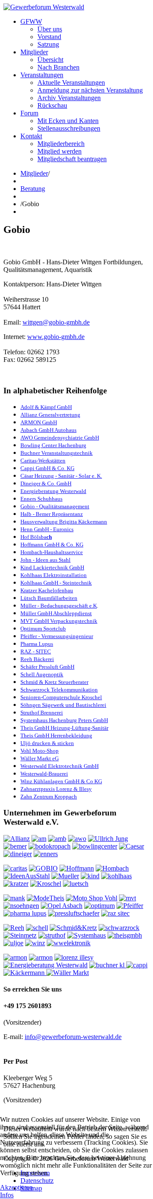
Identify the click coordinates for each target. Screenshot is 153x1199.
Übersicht (50, 59)
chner (33, 453)
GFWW (31, 21)
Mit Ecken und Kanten (68, 120)
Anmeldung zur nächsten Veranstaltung (90, 90)
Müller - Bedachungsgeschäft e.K (58, 605)
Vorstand (49, 36)
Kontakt (31, 136)
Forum (29, 113)
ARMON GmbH (38, 422)
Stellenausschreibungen (68, 128)
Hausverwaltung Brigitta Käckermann (63, 521)
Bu (23, 453)
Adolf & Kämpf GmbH (46, 407)
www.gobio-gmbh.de (56, 336)
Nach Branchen (58, 67)
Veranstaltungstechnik (66, 453)
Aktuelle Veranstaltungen (71, 82)
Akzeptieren (16, 1187)
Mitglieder (34, 52)
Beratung (32, 188)
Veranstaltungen (41, 74)
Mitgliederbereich (61, 143)
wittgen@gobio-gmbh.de (56, 322)
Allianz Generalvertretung (50, 415)
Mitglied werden (59, 151)
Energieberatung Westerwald (53, 491)
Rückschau (52, 105)
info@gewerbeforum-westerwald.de (73, 1036)
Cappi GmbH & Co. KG (47, 468)
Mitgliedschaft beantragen (72, 158)
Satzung (48, 44)
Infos (7, 1195)
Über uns (49, 29)
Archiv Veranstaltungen (69, 97)
